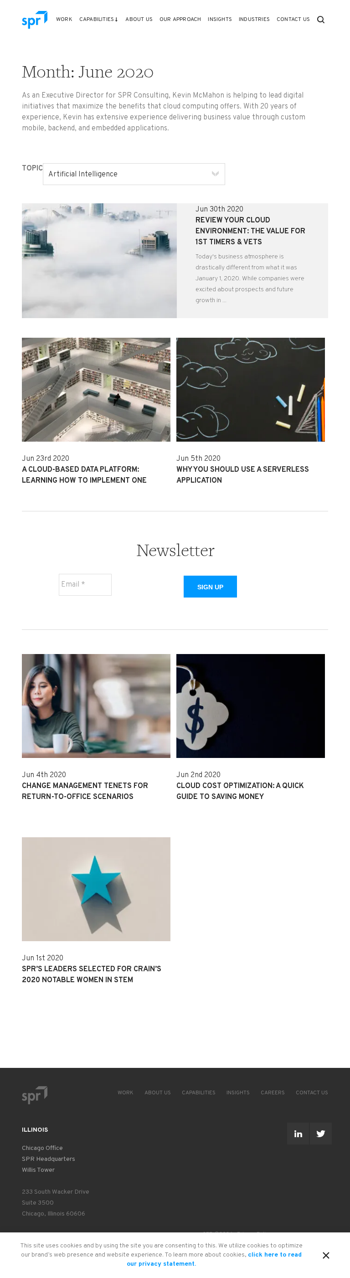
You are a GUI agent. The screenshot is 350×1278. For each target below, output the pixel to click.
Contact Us (293, 19)
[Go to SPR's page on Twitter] (321, 1133)
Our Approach (180, 19)
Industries (254, 19)
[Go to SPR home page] (34, 1095)
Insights (220, 19)
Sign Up (210, 587)
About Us (139, 19)
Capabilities (96, 19)
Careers (273, 1093)
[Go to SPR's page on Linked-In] (298, 1133)
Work (64, 19)
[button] (321, 19)
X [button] (326, 1254)
